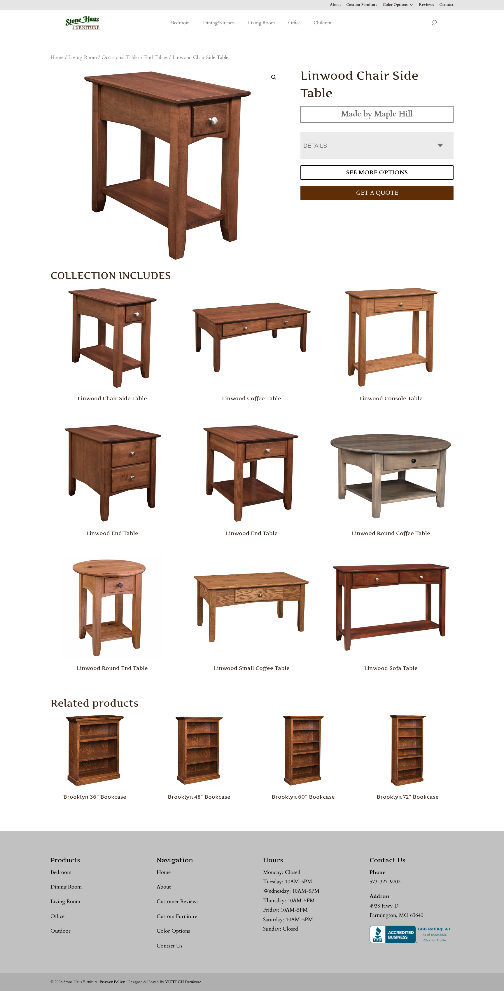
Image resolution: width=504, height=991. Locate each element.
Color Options (395, 5)
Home (57, 57)
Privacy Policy (112, 982)
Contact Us (169, 946)
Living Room (261, 23)
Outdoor (60, 931)
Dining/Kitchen (219, 23)
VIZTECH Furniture (183, 982)
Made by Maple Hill (377, 114)
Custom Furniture (361, 5)
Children (322, 23)
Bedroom (180, 23)
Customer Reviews (177, 901)
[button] (274, 77)
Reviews (426, 5)
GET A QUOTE (377, 193)
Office (294, 23)
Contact (446, 5)
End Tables (156, 57)
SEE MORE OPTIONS (377, 172)
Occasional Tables (120, 57)
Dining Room (66, 887)
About (335, 5)
